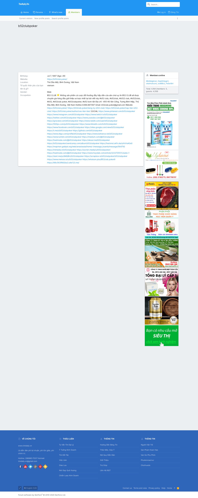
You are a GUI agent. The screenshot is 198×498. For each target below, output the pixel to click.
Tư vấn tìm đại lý (66, 445)
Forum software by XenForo (42, 495)
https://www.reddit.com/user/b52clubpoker (98, 121)
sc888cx (161, 83)
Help (163, 488)
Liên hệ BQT (105, 470)
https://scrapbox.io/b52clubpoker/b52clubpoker (105, 156)
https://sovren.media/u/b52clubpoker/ (93, 150)
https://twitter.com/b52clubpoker (62, 118)
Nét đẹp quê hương (67, 470)
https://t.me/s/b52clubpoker (59, 130)
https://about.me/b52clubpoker (96, 140)
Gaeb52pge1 (163, 81)
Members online (157, 75)
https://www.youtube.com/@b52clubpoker (96, 118)
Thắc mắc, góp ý (107, 450)
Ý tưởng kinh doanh (67, 450)
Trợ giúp (103, 465)
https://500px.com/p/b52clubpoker (63, 124)
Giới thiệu (104, 460)
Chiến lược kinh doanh (69, 475)
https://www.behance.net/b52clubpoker (104, 134)
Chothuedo (145, 465)
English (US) (31, 488)
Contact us (127, 488)
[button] (45, 12)
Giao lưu (63, 465)
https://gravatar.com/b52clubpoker (62, 121)
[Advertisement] (99, 49)
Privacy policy (154, 488)
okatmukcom (151, 83)
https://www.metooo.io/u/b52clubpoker (64, 159)
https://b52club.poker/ (57, 79)
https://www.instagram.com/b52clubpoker (66, 114)
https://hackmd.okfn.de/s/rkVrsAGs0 (116, 143)
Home (169, 488)
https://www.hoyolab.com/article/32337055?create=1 (105, 153)
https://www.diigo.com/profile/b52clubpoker (66, 134)
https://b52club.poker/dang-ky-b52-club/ (86, 108)
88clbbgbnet (151, 81)
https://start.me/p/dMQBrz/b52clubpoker (65, 156)
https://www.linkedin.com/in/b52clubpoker (98, 124)
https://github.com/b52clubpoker (87, 130)
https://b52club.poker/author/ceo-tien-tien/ (71, 111)
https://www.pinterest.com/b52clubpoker (116, 111)
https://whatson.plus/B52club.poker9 (98, 159)
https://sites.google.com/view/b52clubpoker (104, 127)
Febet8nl (169, 83)
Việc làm (63, 460)
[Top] (174, 488)
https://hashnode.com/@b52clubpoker (64, 140)
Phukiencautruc (147, 460)
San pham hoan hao (149, 450)
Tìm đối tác (64, 455)
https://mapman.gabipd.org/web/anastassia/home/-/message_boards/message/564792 (86, 146)
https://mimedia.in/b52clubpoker (61, 150)
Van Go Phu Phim (148, 455)
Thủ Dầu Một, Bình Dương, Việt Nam (63, 82)
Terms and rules (140, 488)
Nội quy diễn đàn (107, 455)
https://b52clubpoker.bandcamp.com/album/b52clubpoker (73, 143)
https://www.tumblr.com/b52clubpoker (64, 137)
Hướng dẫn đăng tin (108, 445)
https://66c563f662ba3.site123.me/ (63, 162)
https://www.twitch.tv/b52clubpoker (101, 114)
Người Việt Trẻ (147, 445)
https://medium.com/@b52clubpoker (98, 137)
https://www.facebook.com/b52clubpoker (65, 127)
